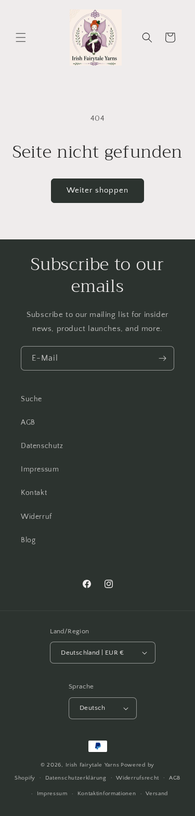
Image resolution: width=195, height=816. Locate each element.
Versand (157, 793)
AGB (28, 422)
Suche (31, 399)
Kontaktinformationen (106, 793)
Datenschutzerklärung (76, 778)
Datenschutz (42, 446)
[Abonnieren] (162, 358)
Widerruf (36, 517)
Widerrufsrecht (137, 778)
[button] (20, 37)
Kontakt (34, 493)
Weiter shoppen (97, 190)
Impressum (40, 469)
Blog (28, 540)
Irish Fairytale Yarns (93, 765)
